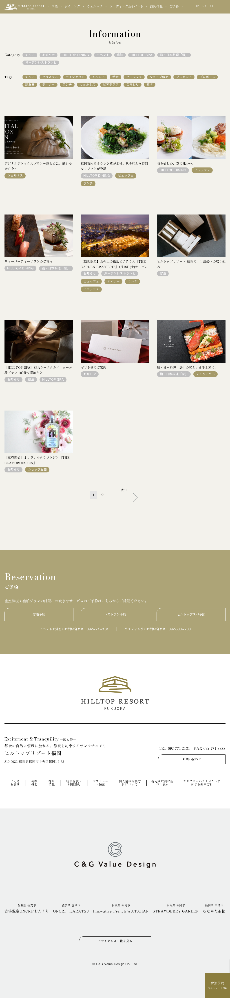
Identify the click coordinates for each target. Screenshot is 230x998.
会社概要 (34, 783)
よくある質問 (15, 783)
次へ (124, 490)
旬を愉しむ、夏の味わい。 (176, 163)
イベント (103, 54)
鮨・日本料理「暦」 (174, 54)
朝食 (115, 77)
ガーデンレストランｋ (41, 62)
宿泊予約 (39, 614)
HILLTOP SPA (141, 54)
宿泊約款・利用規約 (74, 783)
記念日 (30, 84)
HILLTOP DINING (75, 54)
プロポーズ (207, 77)
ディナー (48, 84)
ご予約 (174, 6)
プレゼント (184, 77)
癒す (149, 84)
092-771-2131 (98, 629)
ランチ (67, 84)
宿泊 (54, 6)
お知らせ (48, 54)
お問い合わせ (191, 759)
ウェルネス (95, 6)
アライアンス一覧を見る (115, 941)
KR (212, 6)
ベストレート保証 (100, 783)
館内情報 (156, 6)
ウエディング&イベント (126, 6)
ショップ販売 (159, 77)
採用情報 (52, 783)
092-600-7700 (180, 629)
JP (197, 6)
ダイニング (72, 6)
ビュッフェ (134, 77)
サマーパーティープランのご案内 (28, 261)
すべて (30, 54)
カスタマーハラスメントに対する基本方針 (202, 783)
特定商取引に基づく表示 (162, 783)
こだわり (132, 84)
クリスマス (50, 77)
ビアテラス (111, 84)
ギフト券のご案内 (93, 367)
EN (204, 6)
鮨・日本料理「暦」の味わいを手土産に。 (187, 367)
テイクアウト (75, 77)
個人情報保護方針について (130, 783)
